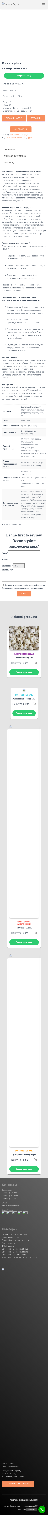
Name (5, 553)
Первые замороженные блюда (15, 1234)
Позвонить (36, 118)
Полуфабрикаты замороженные (15, 1240)
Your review (7, 570)
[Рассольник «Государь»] (24, 689)
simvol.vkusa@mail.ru (11, 1206)
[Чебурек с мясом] (24, 821)
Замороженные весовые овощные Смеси (19, 1258)
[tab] (24, 150)
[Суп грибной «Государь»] (24, 1050)
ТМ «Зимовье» (8, 1246)
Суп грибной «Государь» (24, 1154)
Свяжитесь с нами (24, 672)
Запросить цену (24, 76)
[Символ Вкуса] (11, 4)
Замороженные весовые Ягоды (15, 1249)
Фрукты (30, 138)
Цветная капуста (24, 657)
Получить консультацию (18, 1484)
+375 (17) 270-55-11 (10, 1199)
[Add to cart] (35, 663)
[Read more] (35, 933)
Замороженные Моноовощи (14, 1255)
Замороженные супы (24, 695)
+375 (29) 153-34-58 (10, 1196)
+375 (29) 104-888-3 (10, 1193)
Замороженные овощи (24, 654)
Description (9, 150)
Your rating (7, 566)
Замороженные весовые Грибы (15, 1252)
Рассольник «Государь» (24, 699)
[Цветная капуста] (24, 638)
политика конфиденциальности (24, 1500)
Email (5, 560)
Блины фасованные (10, 1237)
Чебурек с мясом (24, 928)
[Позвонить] (41, 1509)
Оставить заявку (14, 118)
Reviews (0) (9, 163)
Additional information (15, 156)
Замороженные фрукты (20, 135)
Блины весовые (8, 1243)
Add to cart (19, 129)
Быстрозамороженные (16, 138)
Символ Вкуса (24, 1509)
